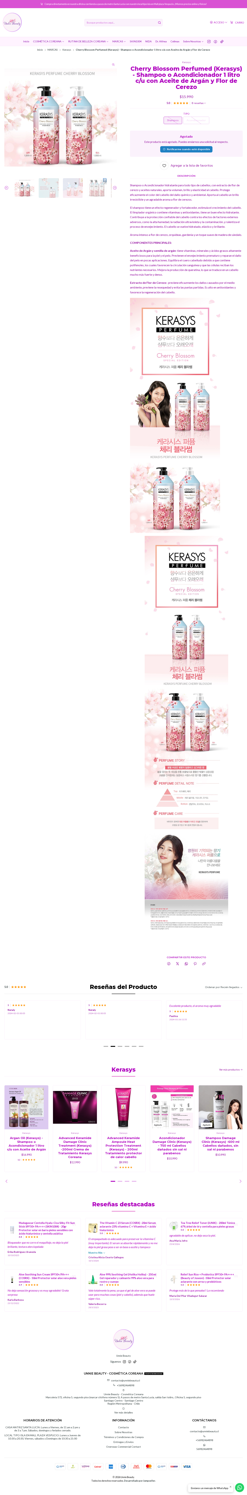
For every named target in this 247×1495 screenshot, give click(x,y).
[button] (106, 1046)
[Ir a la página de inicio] (12, 22)
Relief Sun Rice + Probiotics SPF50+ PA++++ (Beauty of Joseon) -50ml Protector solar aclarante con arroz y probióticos (207, 1278)
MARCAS (53, 50)
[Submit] (159, 22)
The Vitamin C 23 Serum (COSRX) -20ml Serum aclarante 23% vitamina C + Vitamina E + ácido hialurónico (128, 1226)
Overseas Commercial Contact (123, 1446)
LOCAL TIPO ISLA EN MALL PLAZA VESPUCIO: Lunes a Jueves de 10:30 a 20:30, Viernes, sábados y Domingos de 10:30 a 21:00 (43, 1437)
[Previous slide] (7, 188)
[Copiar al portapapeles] (204, 964)
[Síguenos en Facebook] (215, 41)
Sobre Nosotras (123, 1432)
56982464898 (204, 1449)
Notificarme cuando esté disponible (188, 149)
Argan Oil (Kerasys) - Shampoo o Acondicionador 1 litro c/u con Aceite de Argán (26, 1143)
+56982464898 (125, 1385)
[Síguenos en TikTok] (222, 41)
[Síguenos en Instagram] (209, 41)
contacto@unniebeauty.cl (125, 1380)
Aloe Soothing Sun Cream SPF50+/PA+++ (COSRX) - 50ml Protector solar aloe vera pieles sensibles (47, 1278)
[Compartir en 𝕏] (177, 964)
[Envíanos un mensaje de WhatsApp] (239, 1487)
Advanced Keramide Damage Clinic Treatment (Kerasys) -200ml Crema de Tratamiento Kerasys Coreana (75, 1147)
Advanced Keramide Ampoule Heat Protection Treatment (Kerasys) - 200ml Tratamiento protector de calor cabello (123, 1147)
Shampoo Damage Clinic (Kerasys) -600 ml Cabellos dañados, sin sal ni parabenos (220, 1143)
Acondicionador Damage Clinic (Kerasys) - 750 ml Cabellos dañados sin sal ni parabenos (172, 1145)
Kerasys (66, 50)
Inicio (40, 50)
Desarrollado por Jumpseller (139, 1480)
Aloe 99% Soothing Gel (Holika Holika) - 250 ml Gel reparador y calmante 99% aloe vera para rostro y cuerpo (128, 1278)
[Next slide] (114, 188)
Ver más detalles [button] (123, 1412)
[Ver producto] (12, 1229)
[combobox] (123, 22)
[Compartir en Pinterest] (195, 964)
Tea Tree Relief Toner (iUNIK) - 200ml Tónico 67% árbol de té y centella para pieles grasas (208, 1224)
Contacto (123, 1427)
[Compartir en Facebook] (169, 964)
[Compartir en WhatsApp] (186, 964)
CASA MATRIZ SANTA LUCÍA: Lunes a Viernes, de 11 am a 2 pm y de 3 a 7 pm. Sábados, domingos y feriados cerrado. (42, 1429)
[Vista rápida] (41, 1107)
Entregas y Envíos (124, 1441)
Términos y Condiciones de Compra (124, 1437)
